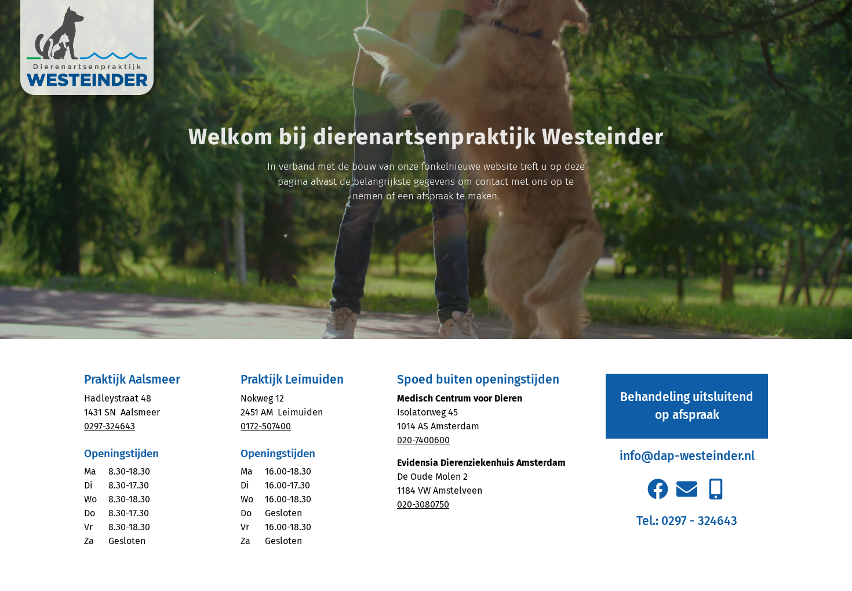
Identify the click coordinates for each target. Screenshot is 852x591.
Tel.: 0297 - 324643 (686, 520)
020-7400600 (423, 440)
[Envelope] (686, 488)
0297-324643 (109, 426)
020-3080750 (423, 504)
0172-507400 (266, 426)
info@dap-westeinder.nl (687, 456)
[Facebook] (657, 488)
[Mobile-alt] (715, 488)
